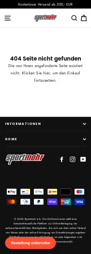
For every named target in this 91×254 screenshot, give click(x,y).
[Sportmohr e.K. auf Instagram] (72, 159)
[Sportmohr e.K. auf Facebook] (61, 159)
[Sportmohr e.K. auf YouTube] (83, 159)
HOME (11, 139)
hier (46, 73)
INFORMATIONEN (23, 124)
